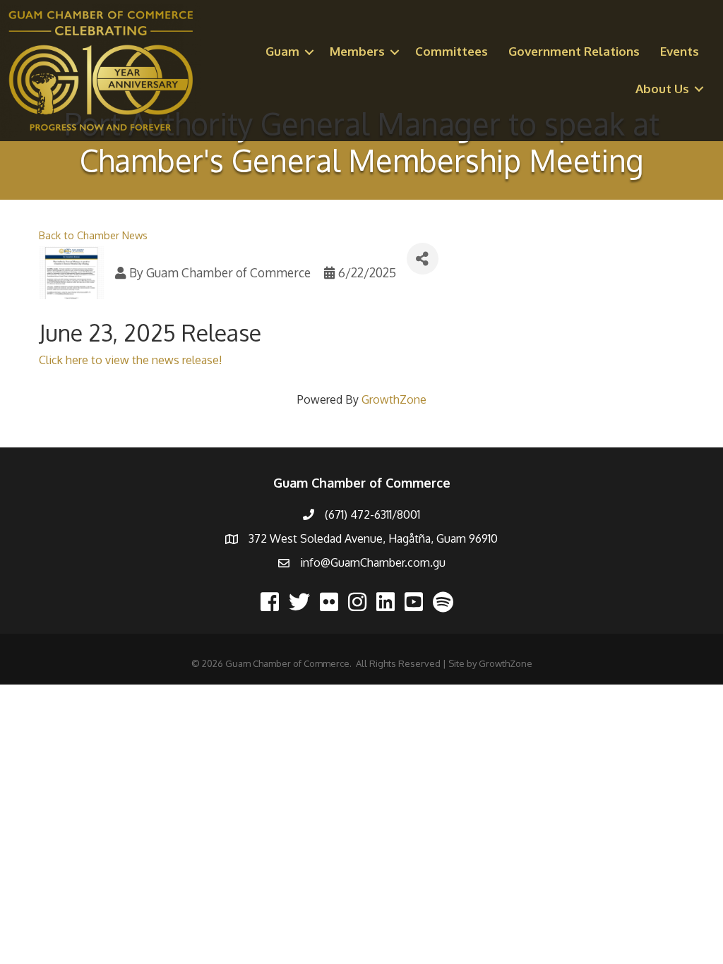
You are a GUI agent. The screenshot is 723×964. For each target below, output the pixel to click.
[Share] (422, 259)
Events (679, 51)
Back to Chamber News (93, 235)
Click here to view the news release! (130, 360)
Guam (282, 51)
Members (357, 51)
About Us (662, 88)
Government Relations (574, 51)
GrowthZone (394, 399)
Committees (451, 51)
